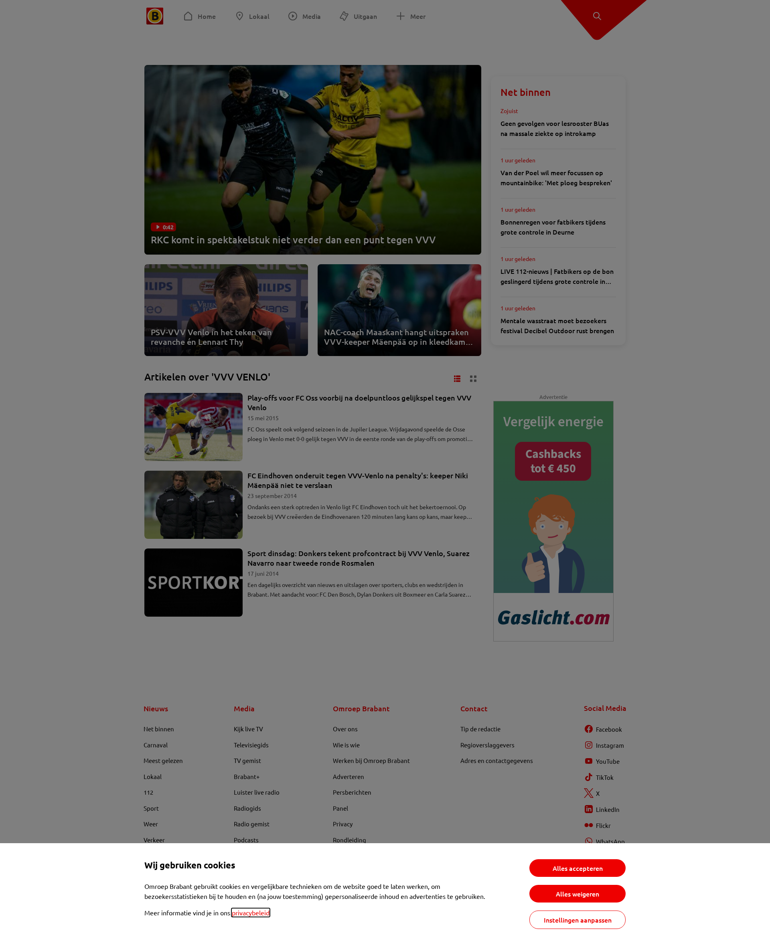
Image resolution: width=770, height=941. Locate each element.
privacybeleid (251, 913)
